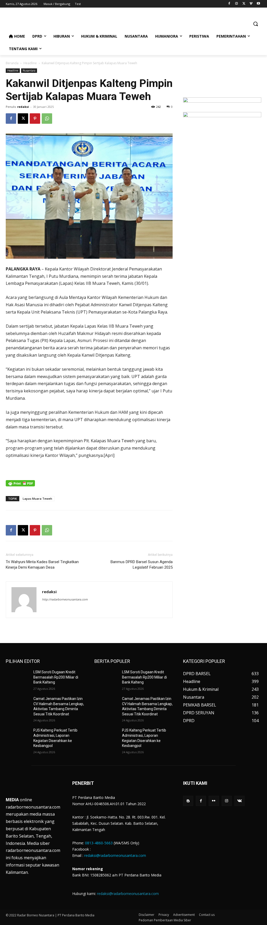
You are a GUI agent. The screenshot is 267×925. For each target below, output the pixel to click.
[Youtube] (258, 4)
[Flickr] (214, 801)
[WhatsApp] (47, 118)
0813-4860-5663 (99, 842)
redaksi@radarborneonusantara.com (115, 855)
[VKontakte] (239, 801)
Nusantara (29, 70)
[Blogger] (188, 801)
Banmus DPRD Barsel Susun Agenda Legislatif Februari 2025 (142, 564)
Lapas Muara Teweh (37, 498)
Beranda (12, 63)
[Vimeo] (251, 4)
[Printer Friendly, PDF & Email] (20, 486)
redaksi (23, 107)
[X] (244, 4)
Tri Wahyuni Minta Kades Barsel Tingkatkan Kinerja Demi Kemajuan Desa (42, 564)
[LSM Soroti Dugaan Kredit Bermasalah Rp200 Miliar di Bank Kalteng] (17, 678)
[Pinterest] (35, 118)
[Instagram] (237, 4)
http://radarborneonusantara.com (65, 599)
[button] (255, 23)
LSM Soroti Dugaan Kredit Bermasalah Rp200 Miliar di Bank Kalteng (55, 677)
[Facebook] (229, 4)
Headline (30, 63)
